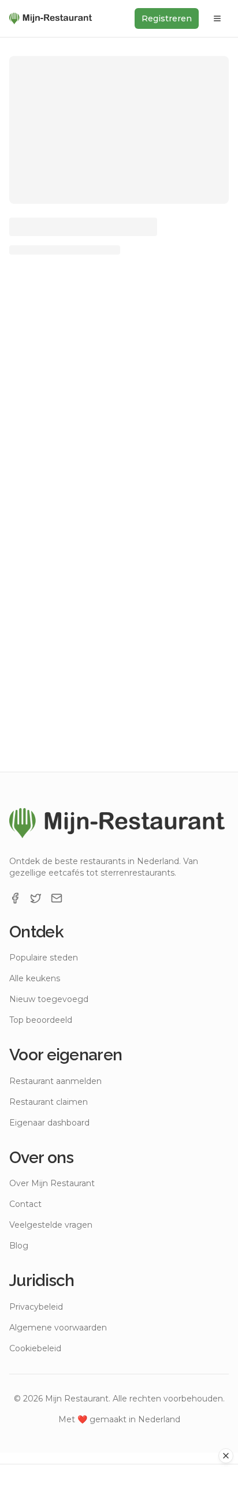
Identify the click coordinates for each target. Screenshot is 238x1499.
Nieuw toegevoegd (48, 999)
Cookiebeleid (35, 1348)
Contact (25, 1204)
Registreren (167, 18)
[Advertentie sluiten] (225, 1455)
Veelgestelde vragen (50, 1225)
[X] (36, 898)
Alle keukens (34, 978)
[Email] (56, 898)
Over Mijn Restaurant (52, 1183)
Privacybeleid (36, 1307)
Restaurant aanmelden (55, 1081)
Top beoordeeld (40, 1020)
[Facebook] (15, 898)
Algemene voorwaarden (58, 1327)
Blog (18, 1245)
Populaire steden (43, 957)
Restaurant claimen (48, 1102)
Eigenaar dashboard (49, 1122)
